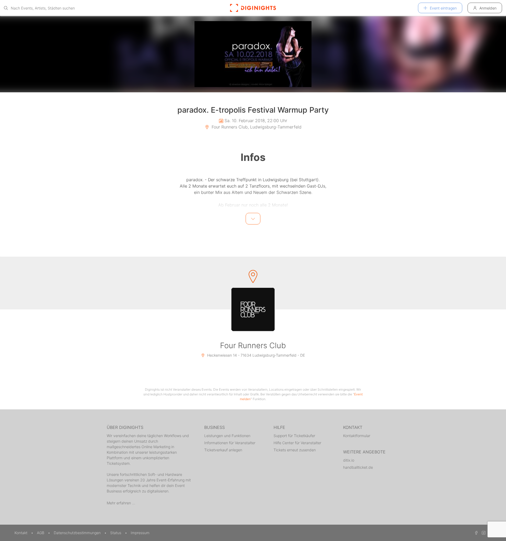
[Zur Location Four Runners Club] (253, 309)
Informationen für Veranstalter (229, 443)
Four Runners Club (253, 345)
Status (116, 532)
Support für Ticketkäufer (294, 435)
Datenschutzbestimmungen (78, 532)
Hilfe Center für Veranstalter (297, 443)
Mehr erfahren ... (121, 503)
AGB (41, 532)
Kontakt (21, 532)
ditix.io (348, 460)
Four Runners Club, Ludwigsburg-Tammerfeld (255, 127)
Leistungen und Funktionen (227, 435)
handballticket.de (358, 467)
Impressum (140, 532)
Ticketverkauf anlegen (223, 450)
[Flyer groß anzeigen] (253, 54)
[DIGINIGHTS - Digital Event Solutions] (253, 8)
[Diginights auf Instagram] (482, 532)
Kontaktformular (356, 435)
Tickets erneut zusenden (295, 450)
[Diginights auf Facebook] (475, 532)
